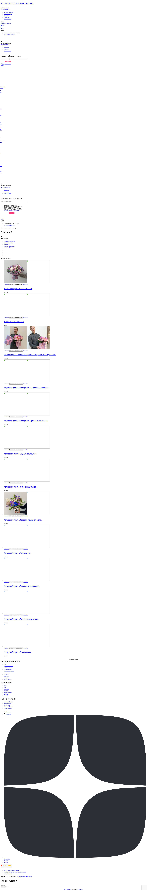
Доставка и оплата (8, 12)
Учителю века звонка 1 (14, 322)
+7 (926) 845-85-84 (5, 9)
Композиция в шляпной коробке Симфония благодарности (30, 355)
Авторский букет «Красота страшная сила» (23, 520)
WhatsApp (6, 47)
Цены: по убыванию (9, 247)
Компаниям (6, 17)
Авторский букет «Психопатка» (17, 553)
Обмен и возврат (8, 14)
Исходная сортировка (9, 241)
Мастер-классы (7, 19)
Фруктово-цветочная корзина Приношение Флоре (26, 421)
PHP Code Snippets (67, 889)
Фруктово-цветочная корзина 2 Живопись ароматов (26, 388)
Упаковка (6, 15)
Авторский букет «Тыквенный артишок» (21, 619)
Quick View (25, 284)
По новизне (6, 244)
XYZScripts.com (80, 889)
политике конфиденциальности (11, 210)
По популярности (8, 242)
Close (2, 28)
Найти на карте (4, 7)
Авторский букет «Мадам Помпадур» (20, 454)
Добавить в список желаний (15, 284)
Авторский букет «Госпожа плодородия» (22, 586)
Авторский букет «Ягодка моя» (17, 652)
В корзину (6, 284)
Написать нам (7, 51)
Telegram (6, 49)
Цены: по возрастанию (9, 246)
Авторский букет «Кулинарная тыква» (20, 487)
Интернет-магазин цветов (17, 3)
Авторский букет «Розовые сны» (18, 288)
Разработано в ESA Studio (25, 876)
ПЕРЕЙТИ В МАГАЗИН (9, 34)
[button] (11, 27)
